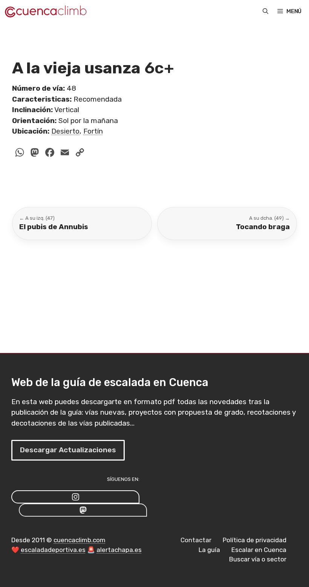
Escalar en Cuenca (258, 550)
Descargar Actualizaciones (68, 450)
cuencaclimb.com (80, 540)
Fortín (93, 131)
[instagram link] (75, 496)
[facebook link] (83, 510)
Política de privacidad (254, 540)
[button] (265, 11)
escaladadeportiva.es (53, 550)
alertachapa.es (119, 550)
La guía (209, 550)
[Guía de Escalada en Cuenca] (45, 11)
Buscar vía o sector (257, 559)
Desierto (65, 131)
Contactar (196, 540)
